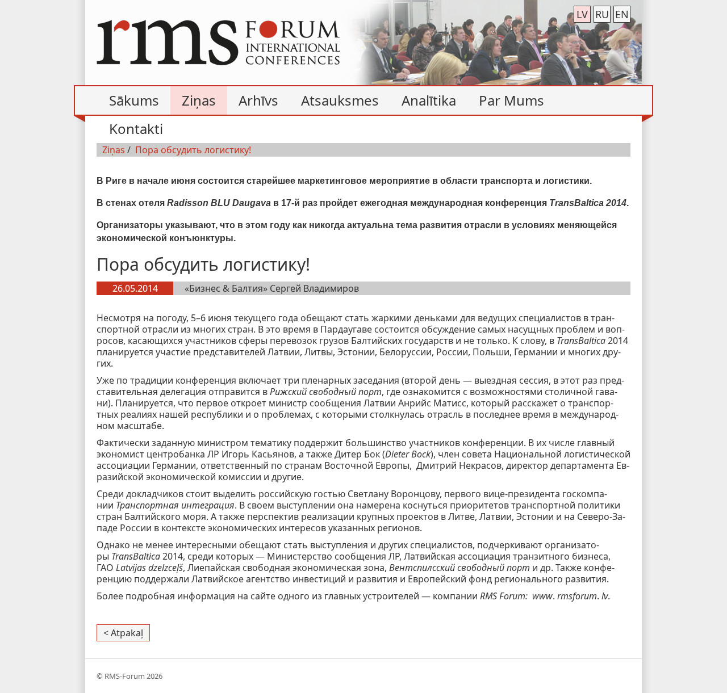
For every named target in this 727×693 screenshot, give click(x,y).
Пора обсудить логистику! (193, 150)
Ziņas (113, 150)
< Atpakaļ (123, 633)
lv (582, 14)
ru (602, 14)
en (622, 14)
